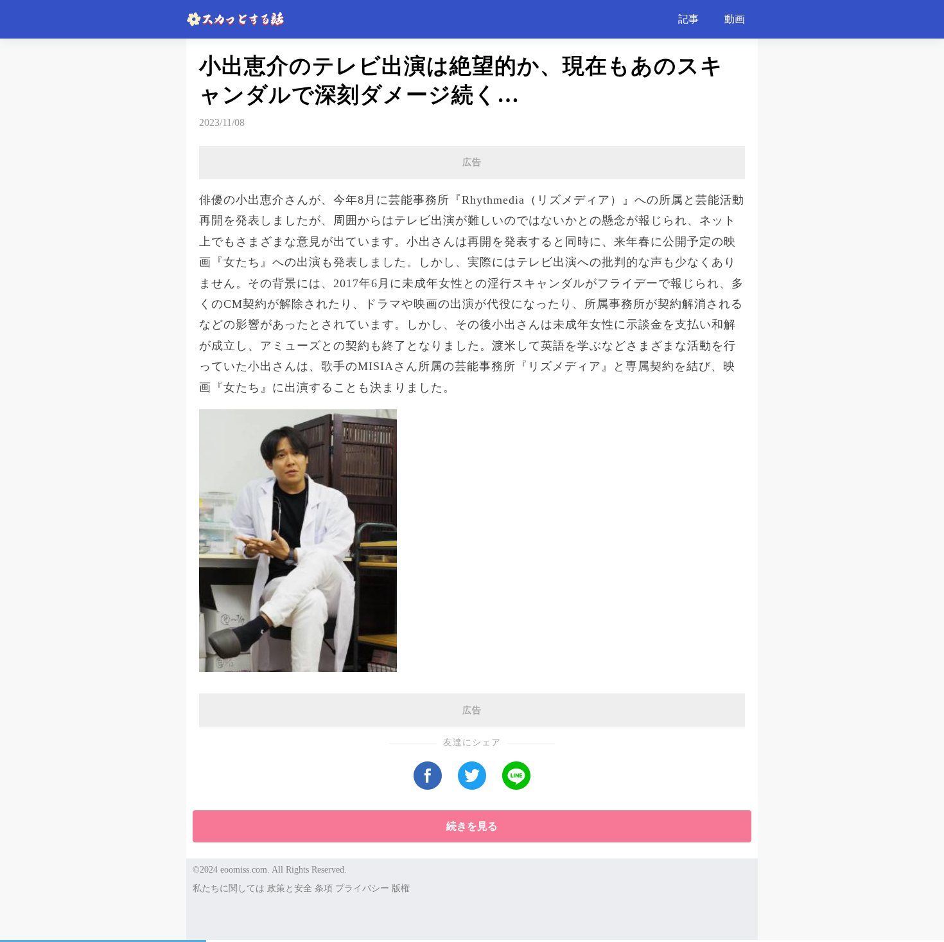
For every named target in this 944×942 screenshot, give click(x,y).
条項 (324, 888)
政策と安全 (289, 888)
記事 (688, 18)
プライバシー (362, 888)
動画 (734, 18)
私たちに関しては (229, 888)
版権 (401, 888)
